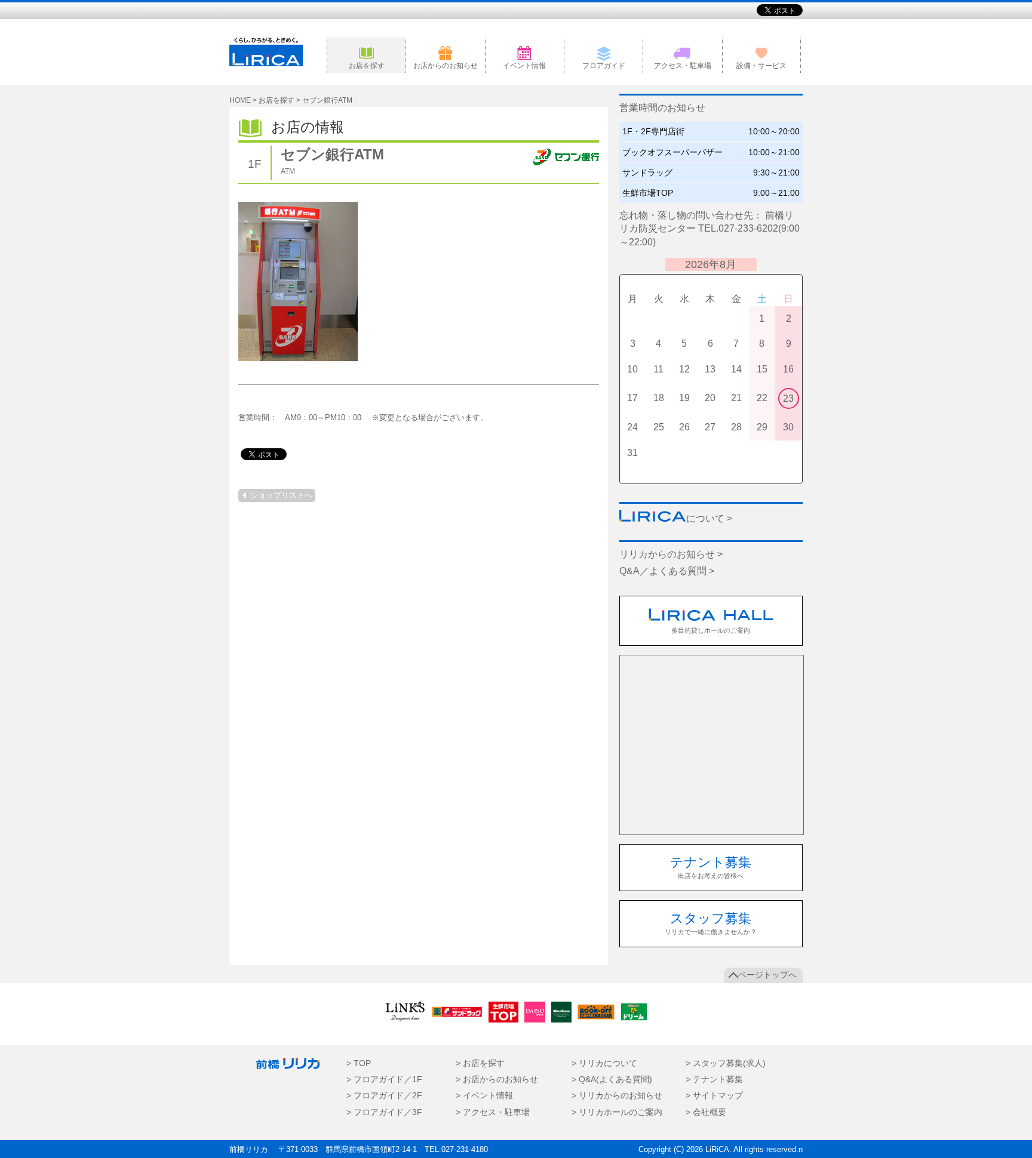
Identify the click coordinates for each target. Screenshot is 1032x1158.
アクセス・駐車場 (682, 65)
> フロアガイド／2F (384, 1095)
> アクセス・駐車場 (493, 1112)
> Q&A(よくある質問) (612, 1079)
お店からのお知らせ (445, 65)
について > (709, 518)
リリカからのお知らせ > (671, 554)
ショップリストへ (281, 495)
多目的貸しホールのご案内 (710, 630)
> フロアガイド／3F (384, 1112)
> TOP (358, 1063)
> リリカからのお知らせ (617, 1095)
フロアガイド (603, 65)
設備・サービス (761, 65)
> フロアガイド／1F (384, 1079)
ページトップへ (767, 975)
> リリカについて (604, 1063)
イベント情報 (524, 65)
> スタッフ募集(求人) (726, 1063)
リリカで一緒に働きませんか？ (711, 923)
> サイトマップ (714, 1095)
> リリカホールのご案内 (617, 1112)
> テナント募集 (714, 1079)
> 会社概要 (706, 1112)
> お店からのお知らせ (497, 1079)
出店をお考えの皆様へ (710, 867)
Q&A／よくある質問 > (666, 571)
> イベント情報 (484, 1095)
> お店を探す (480, 1063)
